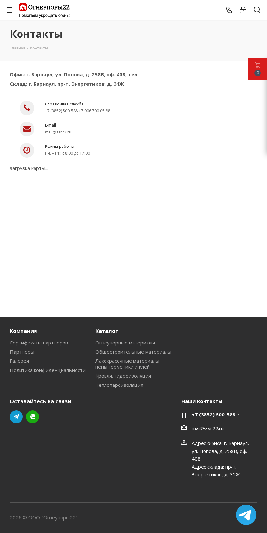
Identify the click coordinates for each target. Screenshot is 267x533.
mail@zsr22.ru (208, 428)
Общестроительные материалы (133, 351)
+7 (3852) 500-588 (213, 414)
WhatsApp (32, 416)
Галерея (19, 361)
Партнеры (22, 351)
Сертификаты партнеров (39, 342)
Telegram (16, 416)
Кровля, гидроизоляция (123, 375)
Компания (23, 331)
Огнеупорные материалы (125, 342)
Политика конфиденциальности (48, 370)
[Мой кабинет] (243, 10)
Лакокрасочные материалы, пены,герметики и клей (128, 364)
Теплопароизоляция (119, 385)
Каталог (106, 331)
